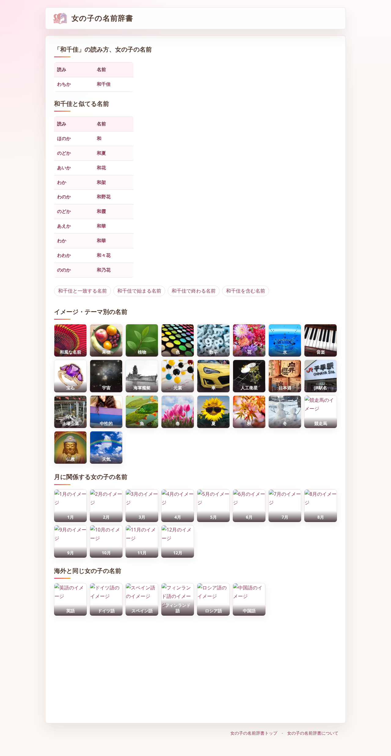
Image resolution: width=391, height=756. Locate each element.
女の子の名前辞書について (312, 733)
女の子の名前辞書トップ (253, 733)
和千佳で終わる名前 (194, 290)
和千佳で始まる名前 (139, 290)
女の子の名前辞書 (102, 18)
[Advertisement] (195, 666)
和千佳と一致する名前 (82, 290)
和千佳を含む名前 (245, 290)
